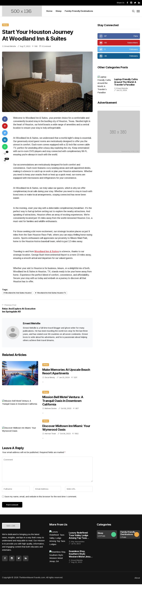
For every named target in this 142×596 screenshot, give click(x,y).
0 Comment (46, 46)
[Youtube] (118, 42)
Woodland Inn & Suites (46, 251)
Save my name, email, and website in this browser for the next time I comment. (41, 504)
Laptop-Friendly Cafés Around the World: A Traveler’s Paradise (126, 80)
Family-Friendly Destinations (79, 11)
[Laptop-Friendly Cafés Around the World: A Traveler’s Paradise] (104, 82)
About (137, 589)
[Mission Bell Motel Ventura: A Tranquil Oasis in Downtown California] (20, 403)
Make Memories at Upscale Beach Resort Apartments (66, 371)
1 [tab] (47, 108)
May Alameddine (77, 550)
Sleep (58, 11)
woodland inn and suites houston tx (51, 293)
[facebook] (118, 36)
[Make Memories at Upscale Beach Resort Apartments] (20, 373)
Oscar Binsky (50, 377)
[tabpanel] (47, 82)
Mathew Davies (51, 409)
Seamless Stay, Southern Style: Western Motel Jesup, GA (80, 564)
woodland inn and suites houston (18, 293)
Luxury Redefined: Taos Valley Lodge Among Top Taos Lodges (78, 543)
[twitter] (118, 49)
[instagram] (118, 56)
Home (49, 11)
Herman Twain (50, 438)
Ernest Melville (10, 46)
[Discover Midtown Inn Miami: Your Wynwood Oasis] (20, 434)
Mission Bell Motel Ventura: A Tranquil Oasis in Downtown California (62, 401)
